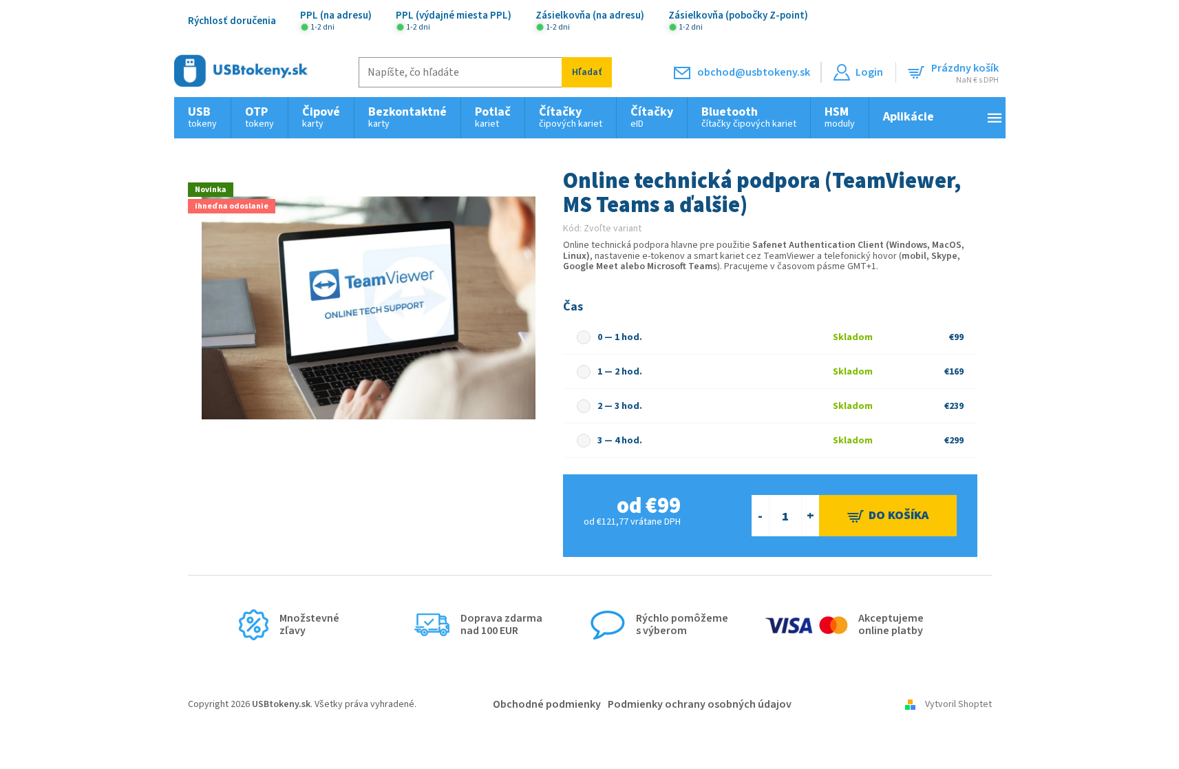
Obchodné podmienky (547, 704)
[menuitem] (202, 117)
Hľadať (587, 72)
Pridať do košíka (888, 515)
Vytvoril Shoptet (958, 704)
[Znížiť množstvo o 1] (760, 515)
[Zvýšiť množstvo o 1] (810, 515)
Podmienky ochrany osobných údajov (700, 704)
